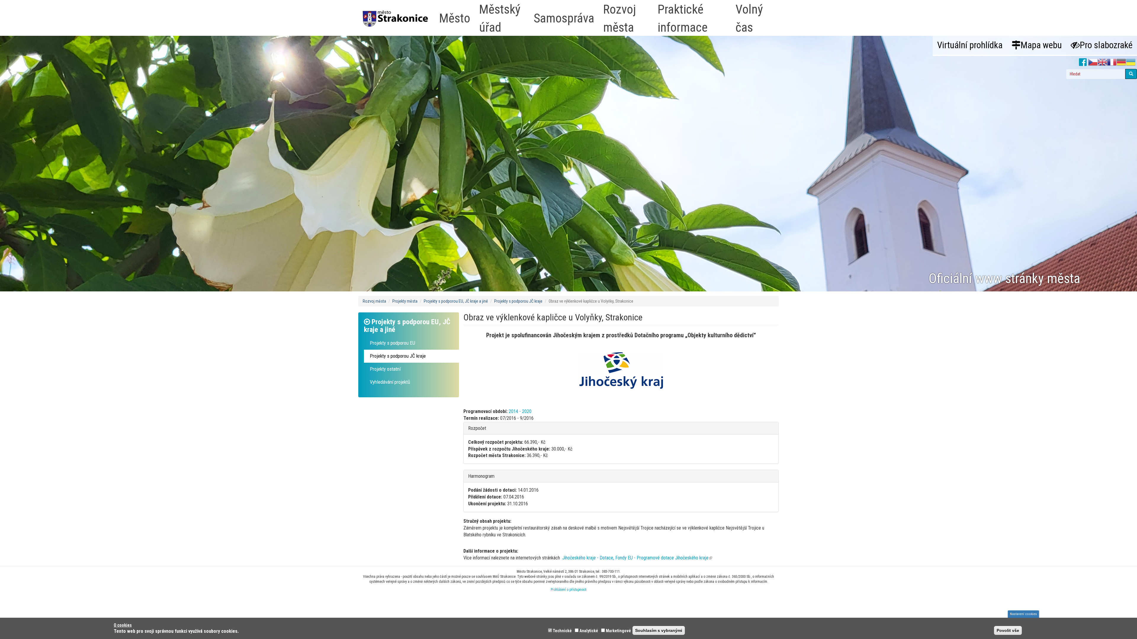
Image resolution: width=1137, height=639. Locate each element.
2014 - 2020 (520, 411)
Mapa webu (1041, 45)
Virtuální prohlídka (970, 45)
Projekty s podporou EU (392, 343)
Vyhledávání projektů (390, 382)
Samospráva (564, 18)
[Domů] (397, 14)
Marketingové (618, 630)
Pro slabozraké (1106, 45)
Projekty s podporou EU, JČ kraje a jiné (456, 301)
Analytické (588, 630)
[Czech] (1093, 62)
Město (454, 18)
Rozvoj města (374, 301)
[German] (1121, 62)
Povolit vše (1008, 630)
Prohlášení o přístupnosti (569, 590)
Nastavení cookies (1023, 614)
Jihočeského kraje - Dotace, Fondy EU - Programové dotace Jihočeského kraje (637, 558)
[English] (1102, 62)
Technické (562, 630)
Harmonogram (481, 476)
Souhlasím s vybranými (658, 630)
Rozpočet (477, 428)
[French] (1112, 62)
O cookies (123, 625)
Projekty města (404, 301)
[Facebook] (1083, 62)
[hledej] (1131, 74)
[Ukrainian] (1131, 62)
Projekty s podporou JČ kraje (518, 301)
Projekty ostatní (385, 369)
